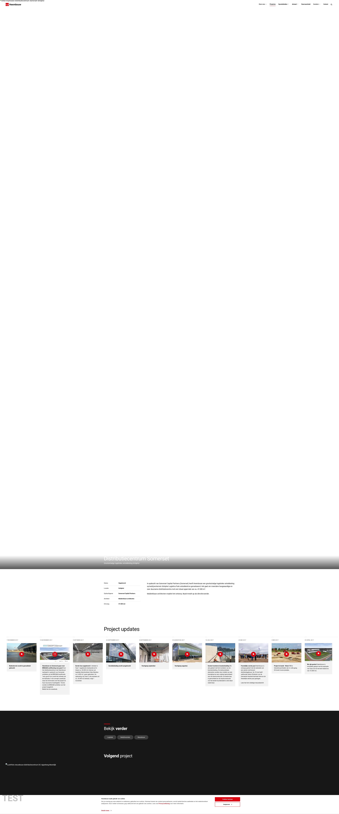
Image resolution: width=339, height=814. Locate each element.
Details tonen (105, 810)
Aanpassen (226, 804)
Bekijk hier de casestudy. (49, 689)
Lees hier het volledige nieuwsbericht (252, 683)
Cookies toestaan (227, 799)
